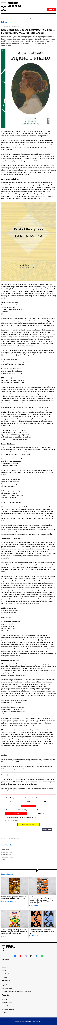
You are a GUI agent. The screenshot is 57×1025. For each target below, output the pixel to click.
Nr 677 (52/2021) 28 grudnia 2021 (10, 26)
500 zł (11, 801)
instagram (26, 956)
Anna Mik (3, 936)
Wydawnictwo (47, 15)
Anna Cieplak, (5, 901)
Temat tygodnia (7, 15)
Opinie (37, 15)
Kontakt (4, 967)
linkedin (36, 956)
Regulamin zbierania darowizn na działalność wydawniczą (16, 991)
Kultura (18, 15)
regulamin (15, 820)
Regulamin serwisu (6, 985)
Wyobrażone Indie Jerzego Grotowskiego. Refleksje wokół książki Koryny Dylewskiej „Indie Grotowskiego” (41, 900)
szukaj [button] (29, 18)
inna (45, 806)
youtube (20, 956)
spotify (42, 956)
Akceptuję (12, 820)
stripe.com (47, 829)
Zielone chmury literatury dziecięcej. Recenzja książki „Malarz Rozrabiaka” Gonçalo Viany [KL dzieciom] (14, 932)
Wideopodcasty (28, 15)
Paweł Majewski (33, 935)
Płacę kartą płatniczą (28, 824)
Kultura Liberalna (11, 6)
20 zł (28, 806)
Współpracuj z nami (7, 1002)
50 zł (12, 806)
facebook (15, 956)
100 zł (45, 801)
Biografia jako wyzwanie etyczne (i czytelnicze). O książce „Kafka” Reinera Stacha (41, 931)
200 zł (28, 801)
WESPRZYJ (51, 9)
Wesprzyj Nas (5, 1006)
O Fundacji (4, 977)
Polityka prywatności (7, 988)
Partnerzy (4, 999)
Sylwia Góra (13, 901)
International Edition (7, 974)
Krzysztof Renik (33, 905)
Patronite (4, 1012)
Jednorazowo (41, 813)
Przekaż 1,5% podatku (8, 1009)
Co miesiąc (16, 813)
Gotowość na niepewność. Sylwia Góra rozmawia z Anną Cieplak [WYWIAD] (14, 898)
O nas (3, 964)
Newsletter (5, 970)
